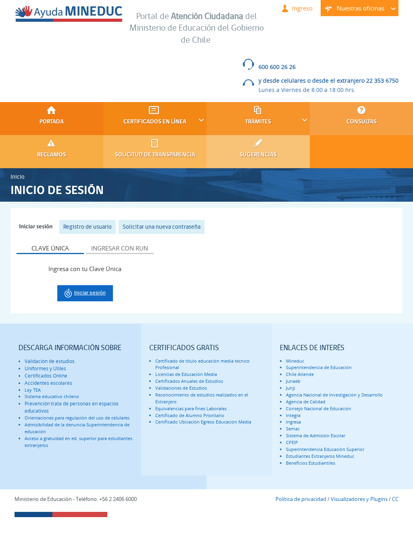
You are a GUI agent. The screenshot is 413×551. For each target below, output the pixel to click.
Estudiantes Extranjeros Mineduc (320, 456)
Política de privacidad (300, 499)
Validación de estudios (50, 361)
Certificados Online (46, 375)
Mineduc (295, 361)
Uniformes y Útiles (45, 368)
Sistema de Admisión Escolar (315, 435)
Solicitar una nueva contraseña (161, 226)
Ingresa (293, 422)
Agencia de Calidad (305, 402)
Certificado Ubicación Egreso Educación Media (203, 422)
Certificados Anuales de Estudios (189, 381)
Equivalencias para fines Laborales (191, 408)
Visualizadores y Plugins (359, 499)
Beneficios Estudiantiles (310, 463)
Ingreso (302, 8)
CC (395, 499)
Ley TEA (33, 390)
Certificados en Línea (144, 121)
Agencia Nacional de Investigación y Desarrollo (334, 395)
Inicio (17, 176)
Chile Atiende (300, 374)
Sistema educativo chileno (52, 396)
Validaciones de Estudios (181, 388)
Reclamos (51, 155)
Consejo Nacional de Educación (318, 408)
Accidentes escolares (48, 383)
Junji (290, 388)
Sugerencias (258, 155)
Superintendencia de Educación (319, 367)
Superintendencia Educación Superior (325, 449)
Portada (52, 122)
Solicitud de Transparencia (155, 155)
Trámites (238, 121)
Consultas (361, 122)
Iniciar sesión (37, 227)
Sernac (293, 429)
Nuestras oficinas (352, 10)
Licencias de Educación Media (186, 374)
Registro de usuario (87, 226)
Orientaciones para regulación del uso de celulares (77, 418)
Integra (293, 415)
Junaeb (293, 381)
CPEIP (292, 442)
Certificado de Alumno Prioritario (189, 415)
